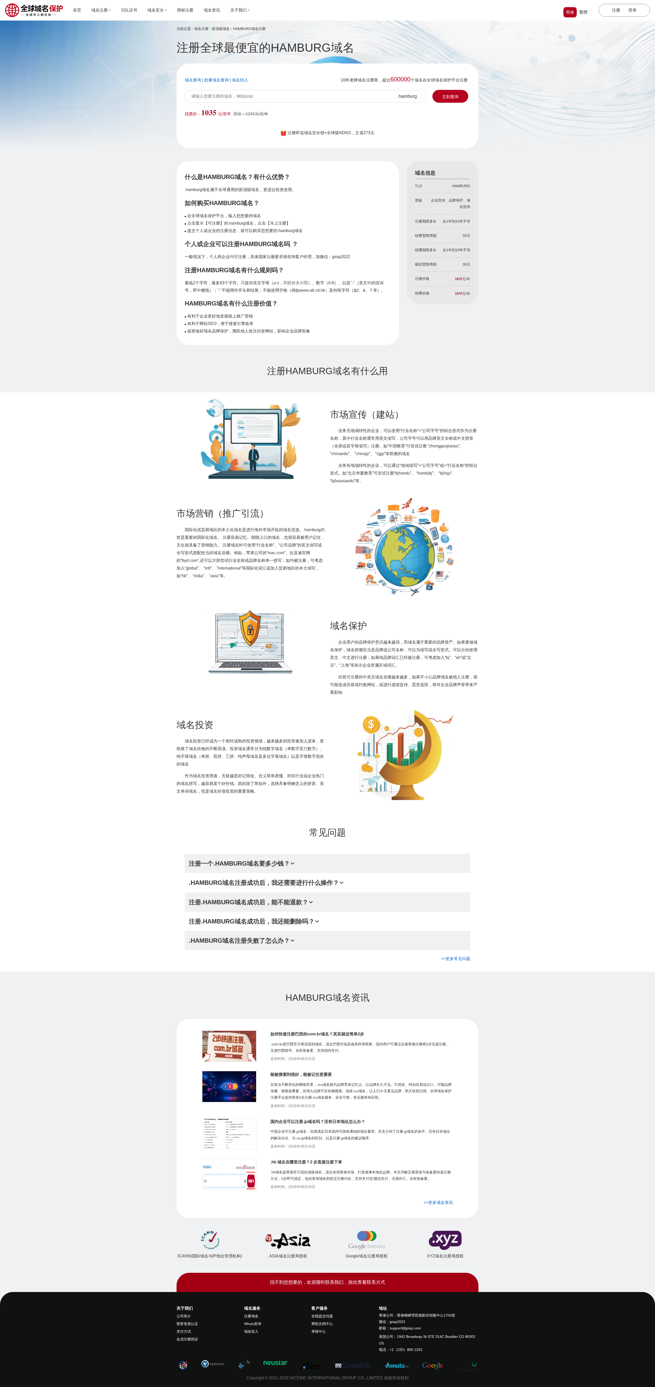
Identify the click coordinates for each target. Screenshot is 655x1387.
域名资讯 (212, 10)
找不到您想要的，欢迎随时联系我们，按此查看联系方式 (327, 1282)
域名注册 (99, 10)
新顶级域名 (221, 29)
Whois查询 (252, 1324)
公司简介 (184, 1316)
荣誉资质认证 (187, 1324)
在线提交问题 (322, 1316)
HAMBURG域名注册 (249, 29)
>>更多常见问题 (455, 959)
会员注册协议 (187, 1339)
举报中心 (318, 1331)
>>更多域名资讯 (438, 1202)
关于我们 (238, 10)
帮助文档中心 (322, 1324)
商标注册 (185, 10)
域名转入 (251, 1331)
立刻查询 (450, 96)
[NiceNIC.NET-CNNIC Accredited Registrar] (213, 1363)
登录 (632, 10)
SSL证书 (129, 10)
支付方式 (184, 1331)
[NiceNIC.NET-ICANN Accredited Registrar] (183, 1365)
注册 (616, 10)
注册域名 (251, 1316)
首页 (77, 10)
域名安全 (155, 10)
